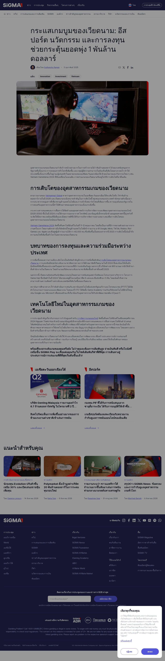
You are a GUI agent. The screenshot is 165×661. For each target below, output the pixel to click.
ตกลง (150, 651)
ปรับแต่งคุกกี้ (126, 640)
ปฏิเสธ (129, 651)
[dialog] (82, 330)
